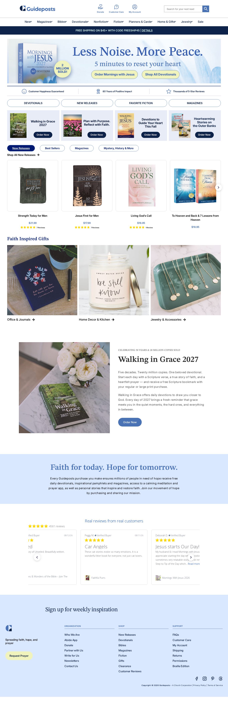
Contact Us (71, 666)
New (28, 21)
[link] (43, 578)
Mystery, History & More (119, 148)
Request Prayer (19, 655)
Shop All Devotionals (160, 74)
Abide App (70, 640)
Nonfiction (100, 21)
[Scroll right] (218, 187)
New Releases (21, 148)
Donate (68, 645)
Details (147, 30)
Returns (177, 655)
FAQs (176, 634)
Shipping (178, 650)
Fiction (118, 21)
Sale (200, 21)
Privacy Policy (199, 685)
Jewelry (186, 21)
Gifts (121, 660)
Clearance (125, 666)
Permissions (180, 660)
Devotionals (79, 21)
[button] (37, 557)
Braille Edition (181, 666)
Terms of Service (215, 685)
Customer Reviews (130, 671)
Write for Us (71, 655)
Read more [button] (123, 563)
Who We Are (72, 634)
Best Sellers (52, 148)
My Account (180, 645)
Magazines (44, 21)
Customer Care (182, 640)
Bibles (62, 21)
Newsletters (71, 660)
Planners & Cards (140, 21)
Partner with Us (73, 650)
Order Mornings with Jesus (115, 74)
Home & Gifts (166, 21)
